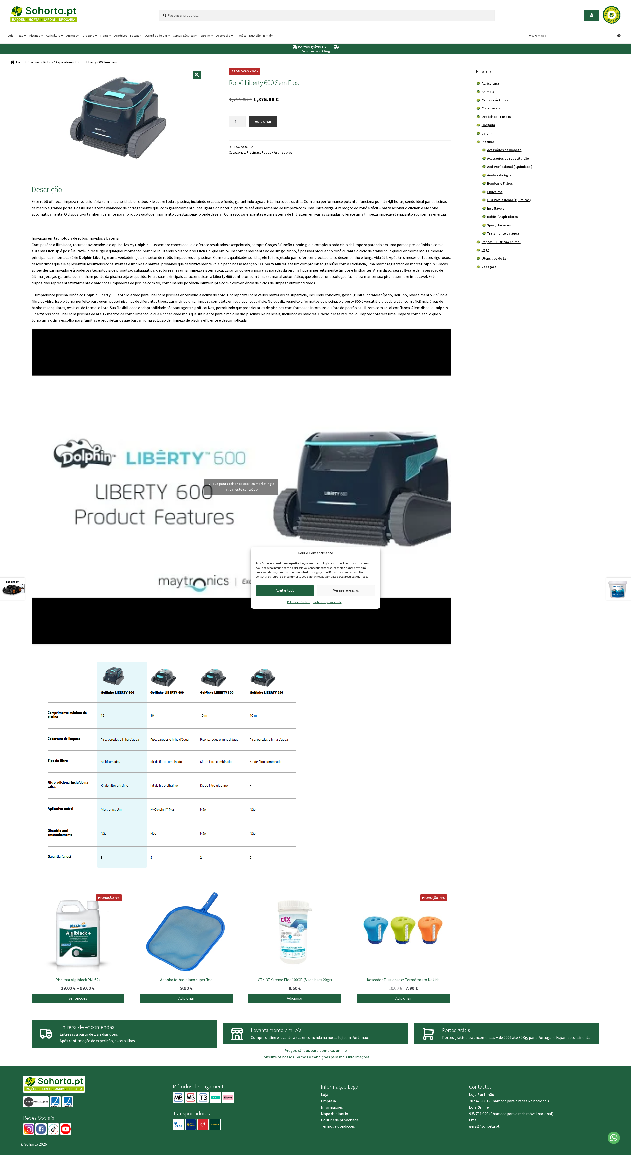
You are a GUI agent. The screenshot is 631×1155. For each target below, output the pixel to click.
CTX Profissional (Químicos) (509, 200)
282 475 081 (478, 1100)
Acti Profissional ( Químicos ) (509, 166)
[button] (197, 75)
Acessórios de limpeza (504, 150)
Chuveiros (494, 192)
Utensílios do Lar (156, 35)
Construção (491, 108)
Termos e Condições (338, 1126)
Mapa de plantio (334, 1113)
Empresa (328, 1100)
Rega (20, 35)
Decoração (223, 35)
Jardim (205, 35)
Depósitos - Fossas (496, 116)
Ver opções (78, 998)
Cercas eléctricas (184, 35)
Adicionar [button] (186, 998)
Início (20, 62)
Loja (11, 35)
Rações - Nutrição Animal (501, 242)
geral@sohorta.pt (484, 1126)
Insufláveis (495, 208)
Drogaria (88, 35)
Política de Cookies (298, 602)
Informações (332, 1107)
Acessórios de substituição (508, 158)
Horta (104, 35)
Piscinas (34, 35)
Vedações (489, 267)
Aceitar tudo (285, 590)
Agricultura (53, 35)
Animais (71, 35)
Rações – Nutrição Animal (254, 35)
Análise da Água (499, 175)
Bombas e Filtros (500, 183)
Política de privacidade (327, 602)
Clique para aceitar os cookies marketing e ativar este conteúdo (241, 486)
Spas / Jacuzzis (499, 225)
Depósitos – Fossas (126, 35)
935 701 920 (478, 1113)
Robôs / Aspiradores (58, 62)
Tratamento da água (503, 233)
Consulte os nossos (296, 1056)
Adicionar (263, 121)
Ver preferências (346, 590)
